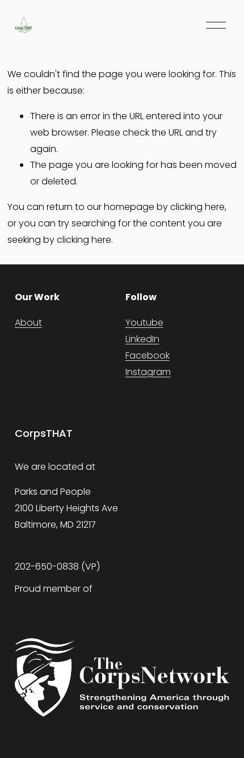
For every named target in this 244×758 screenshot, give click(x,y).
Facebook (147, 355)
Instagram (148, 371)
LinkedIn (142, 339)
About (28, 322)
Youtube (144, 322)
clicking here (197, 206)
